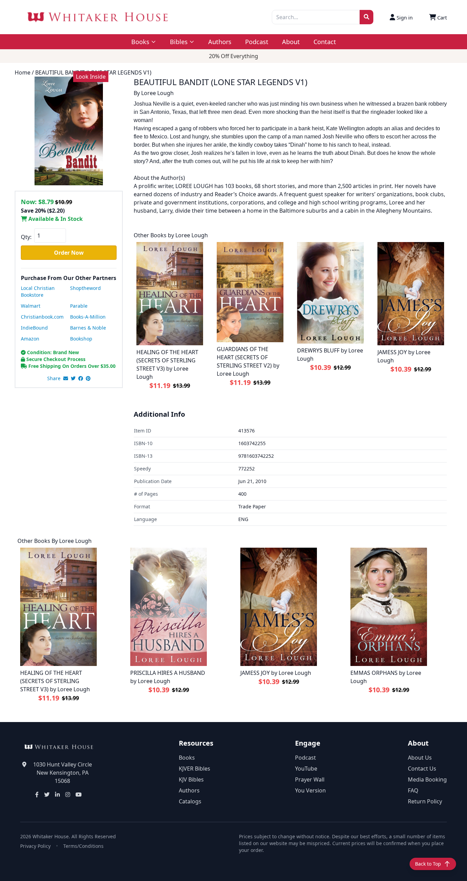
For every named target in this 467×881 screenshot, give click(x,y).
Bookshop (81, 338)
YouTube (306, 768)
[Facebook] (37, 794)
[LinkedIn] (57, 794)
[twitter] (73, 378)
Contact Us (422, 768)
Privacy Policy (35, 846)
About (291, 42)
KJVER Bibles (194, 768)
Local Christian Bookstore (38, 291)
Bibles (179, 42)
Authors (219, 42)
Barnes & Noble (88, 327)
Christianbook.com (42, 316)
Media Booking (427, 779)
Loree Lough (157, 93)
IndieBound (34, 327)
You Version (310, 790)
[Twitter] (47, 794)
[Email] (65, 378)
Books (187, 757)
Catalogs (190, 801)
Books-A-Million (88, 316)
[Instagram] (67, 794)
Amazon (30, 338)
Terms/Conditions (83, 846)
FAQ (413, 790)
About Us (420, 757)
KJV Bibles (191, 779)
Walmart (30, 306)
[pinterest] (88, 378)
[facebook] (80, 378)
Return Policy (425, 801)
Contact (324, 42)
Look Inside (91, 76)
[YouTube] (79, 794)
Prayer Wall (309, 779)
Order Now (69, 252)
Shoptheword (85, 288)
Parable (79, 306)
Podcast (256, 42)
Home (22, 72)
